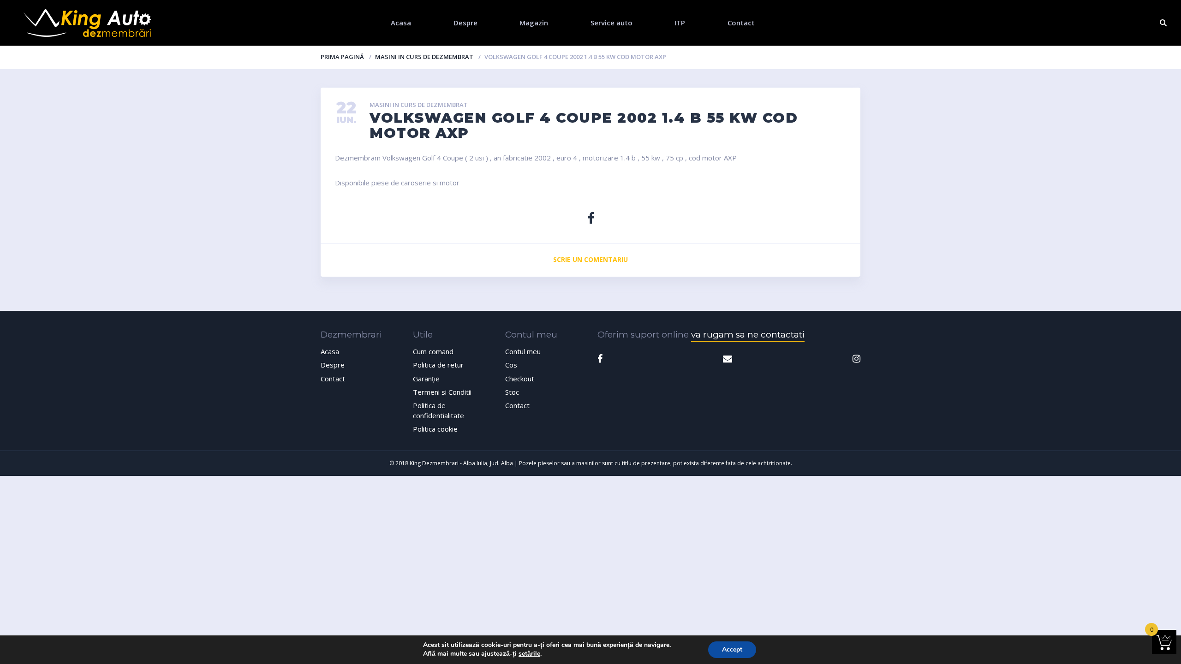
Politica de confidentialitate (438, 410)
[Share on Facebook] (590, 217)
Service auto (611, 22)
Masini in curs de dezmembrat (424, 57)
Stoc (512, 392)
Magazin (533, 22)
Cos (511, 364)
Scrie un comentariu (590, 259)
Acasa (401, 22)
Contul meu (523, 351)
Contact (741, 22)
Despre (465, 22)
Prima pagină (342, 57)
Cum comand (433, 351)
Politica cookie (435, 428)
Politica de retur (438, 364)
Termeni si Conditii (442, 392)
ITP (679, 22)
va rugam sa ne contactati (748, 334)
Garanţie (426, 378)
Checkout (519, 378)
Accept (732, 649)
